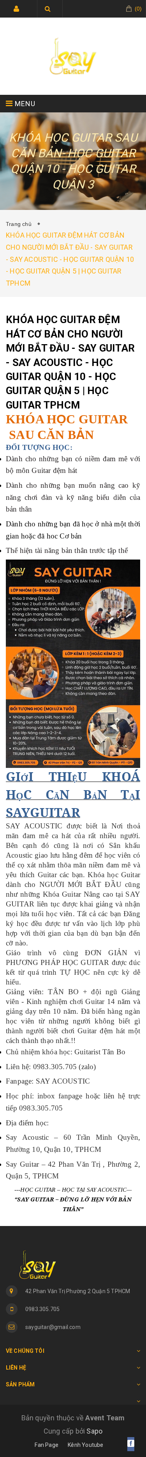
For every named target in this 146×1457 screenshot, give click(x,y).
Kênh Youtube (85, 1445)
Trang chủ (20, 224)
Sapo (94, 1431)
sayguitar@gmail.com (53, 1327)
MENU (24, 104)
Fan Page (46, 1445)
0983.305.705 (42, 1309)
